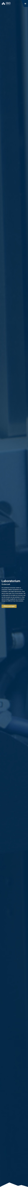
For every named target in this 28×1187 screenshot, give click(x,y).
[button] (25, 3)
